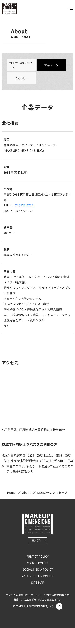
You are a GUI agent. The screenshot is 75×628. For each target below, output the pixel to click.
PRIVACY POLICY (37, 556)
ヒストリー (21, 78)
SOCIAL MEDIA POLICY (37, 569)
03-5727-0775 (24, 205)
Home (11, 492)
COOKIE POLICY (37, 563)
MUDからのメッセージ (21, 65)
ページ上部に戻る (59, 606)
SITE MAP (37, 582)
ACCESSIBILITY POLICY (37, 576)
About (26, 492)
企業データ (51, 65)
